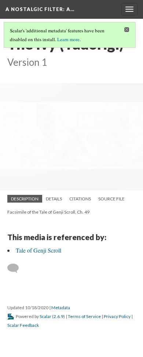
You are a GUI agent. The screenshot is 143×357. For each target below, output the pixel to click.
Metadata (60, 307)
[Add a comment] (16, 268)
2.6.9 (58, 316)
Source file (111, 198)
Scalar (45, 316)
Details (54, 198)
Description (24, 198)
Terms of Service (84, 316)
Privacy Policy (117, 316)
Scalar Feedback (23, 325)
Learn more (68, 39)
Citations (80, 198)
